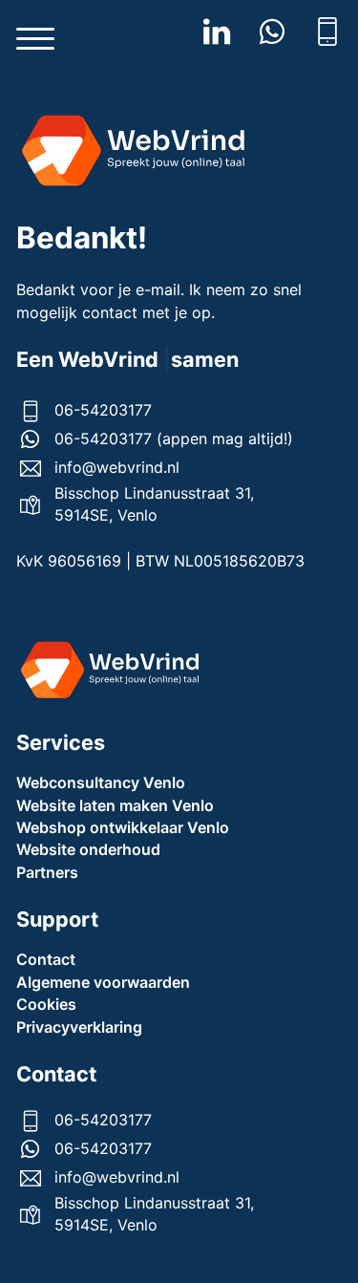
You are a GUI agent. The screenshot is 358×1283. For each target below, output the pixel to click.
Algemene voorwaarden (103, 982)
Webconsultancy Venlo (100, 782)
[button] (35, 39)
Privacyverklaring (79, 1027)
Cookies (46, 1004)
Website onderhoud (88, 849)
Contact (45, 959)
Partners (47, 872)
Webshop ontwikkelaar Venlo (122, 827)
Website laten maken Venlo (115, 805)
